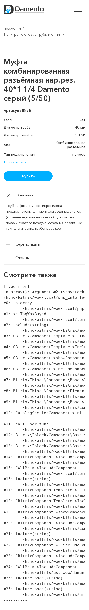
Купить (28, 175)
